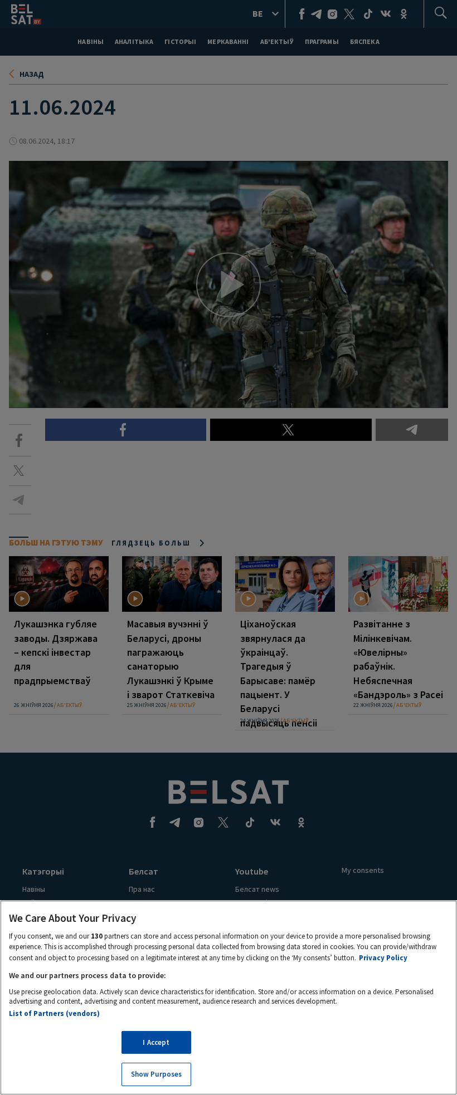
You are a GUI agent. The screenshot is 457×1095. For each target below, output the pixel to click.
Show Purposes (156, 1074)
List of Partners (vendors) (54, 1013)
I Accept (156, 1042)
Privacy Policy (383, 958)
